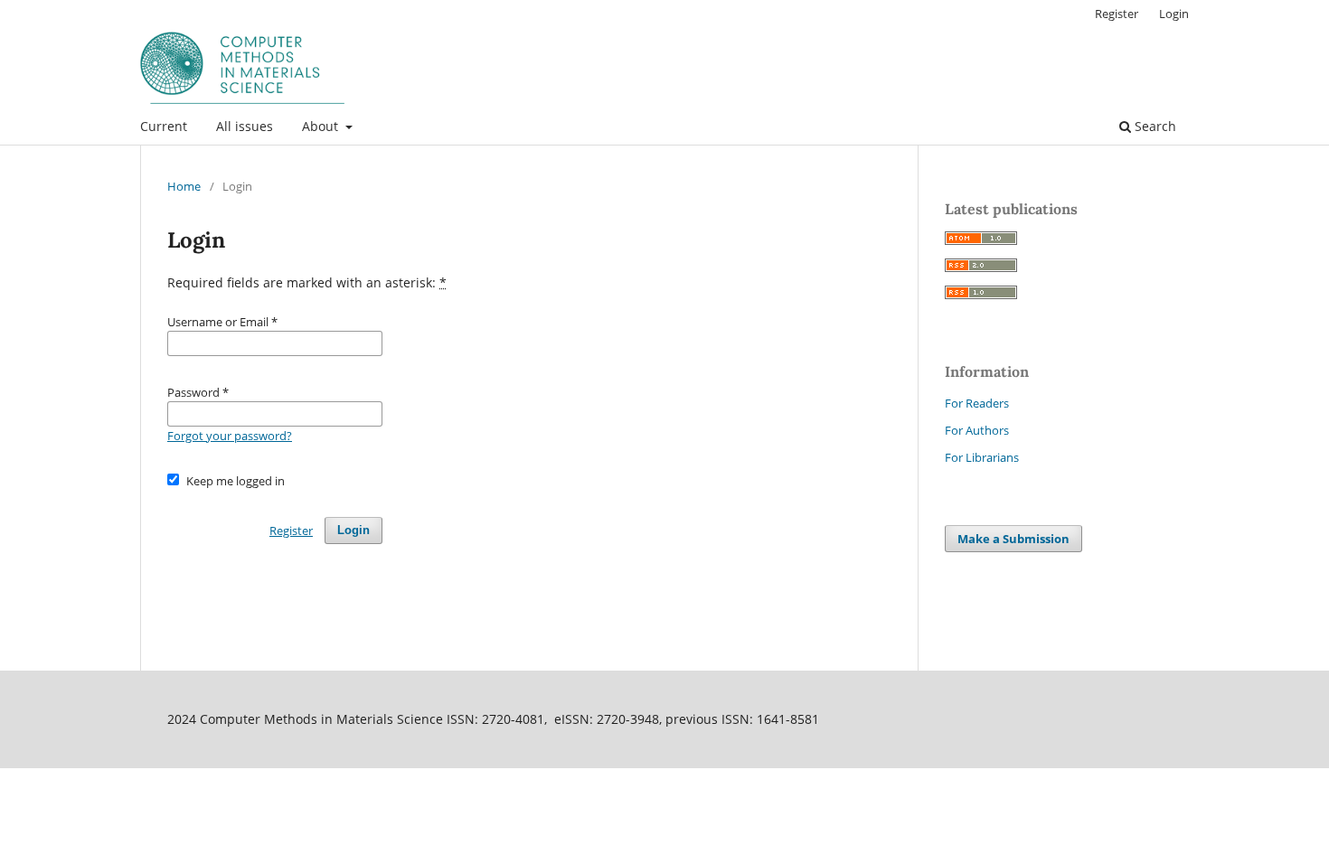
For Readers (977, 403)
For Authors (977, 430)
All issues (244, 126)
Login (1174, 13)
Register (1116, 13)
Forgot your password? (229, 435)
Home (184, 186)
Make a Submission (1013, 539)
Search (1153, 126)
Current (163, 126)
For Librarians (982, 457)
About (322, 126)
